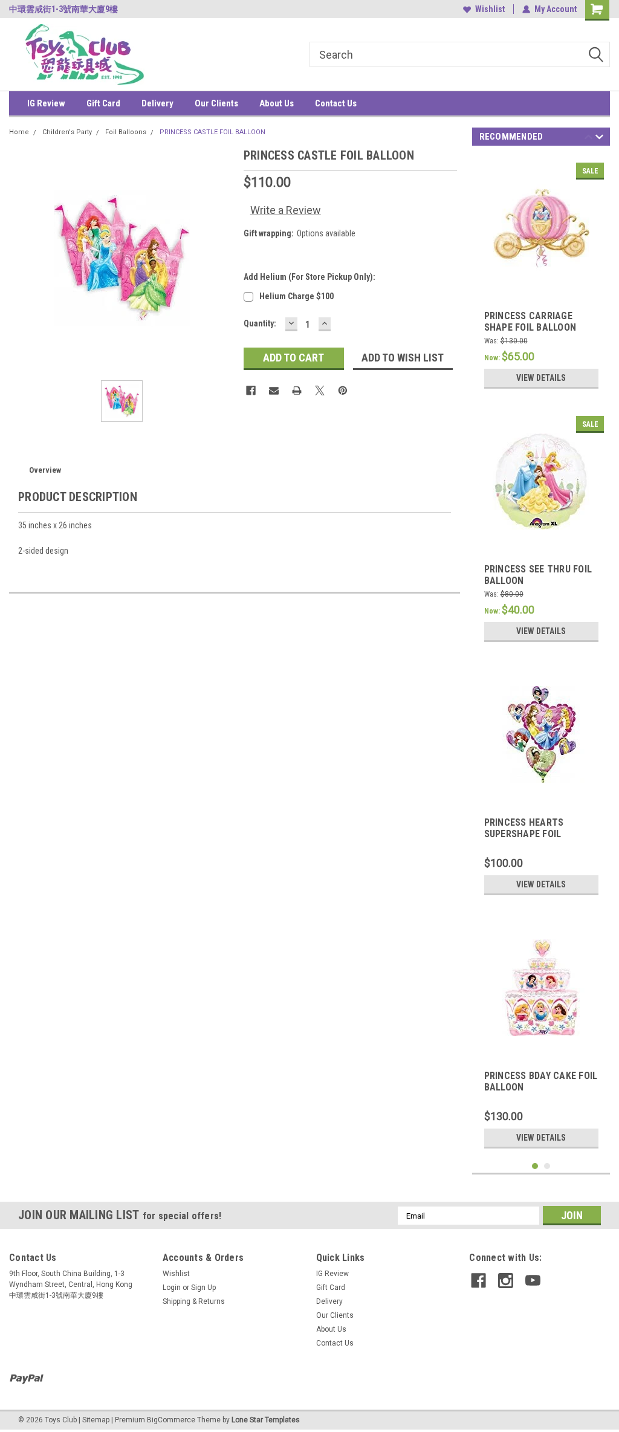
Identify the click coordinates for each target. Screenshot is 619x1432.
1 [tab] (535, 1166)
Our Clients (216, 103)
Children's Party (67, 132)
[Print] (297, 390)
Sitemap (95, 1420)
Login (172, 1287)
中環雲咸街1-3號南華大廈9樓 (63, 9)
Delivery (157, 103)
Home (19, 132)
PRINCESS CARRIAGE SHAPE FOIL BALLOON (530, 321)
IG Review (46, 103)
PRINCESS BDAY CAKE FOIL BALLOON (541, 1081)
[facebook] (478, 1280)
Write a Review (285, 210)
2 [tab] (547, 1166)
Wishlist (490, 9)
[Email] (274, 390)
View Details (541, 378)
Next (599, 138)
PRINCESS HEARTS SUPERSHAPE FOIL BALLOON (524, 829)
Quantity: (260, 323)
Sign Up (203, 1287)
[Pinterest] (343, 390)
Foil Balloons (125, 132)
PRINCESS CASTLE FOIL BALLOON (212, 132)
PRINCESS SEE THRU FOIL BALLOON (538, 574)
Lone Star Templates (266, 1420)
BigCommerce (171, 1420)
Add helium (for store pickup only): (309, 277)
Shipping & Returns (194, 1301)
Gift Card (103, 103)
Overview (45, 470)
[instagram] (505, 1280)
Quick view (541, 284)
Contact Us (336, 103)
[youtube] (532, 1280)
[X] (320, 390)
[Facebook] (251, 390)
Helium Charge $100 (296, 296)
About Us (276, 103)
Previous (588, 138)
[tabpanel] (541, 276)
